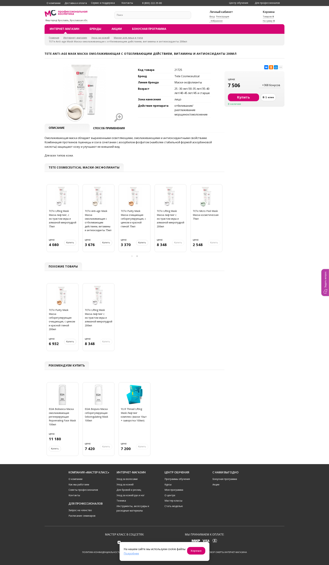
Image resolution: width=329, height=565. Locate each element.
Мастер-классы (173, 500)
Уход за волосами (127, 479)
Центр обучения (238, 2)
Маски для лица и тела (128, 37)
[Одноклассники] (271, 67)
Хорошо (196, 550)
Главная (54, 37)
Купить (70, 242)
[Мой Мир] (276, 67)
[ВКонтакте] (266, 67)
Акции (117, 29)
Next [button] (220, 220)
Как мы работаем (79, 484)
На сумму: (269, 21)
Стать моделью (173, 506)
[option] (63, 220)
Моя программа (173, 489)
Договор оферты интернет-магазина (226, 552)
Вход (212, 16)
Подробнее (131, 553)
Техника (121, 500)
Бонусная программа (149, 29)
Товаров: (268, 16)
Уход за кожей (100, 37)
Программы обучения (177, 479)
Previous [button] (48, 220)
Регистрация (222, 16)
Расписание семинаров (82, 515)
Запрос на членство (80, 510)
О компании (53, 3)
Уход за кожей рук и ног (131, 495)
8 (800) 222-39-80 (152, 3)
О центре (169, 495)
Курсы (168, 484)
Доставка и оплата (76, 3)
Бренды (95, 29)
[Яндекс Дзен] (119, 542)
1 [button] (132, 256)
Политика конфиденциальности (101, 552)
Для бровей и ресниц (129, 489)
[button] (325, 282)
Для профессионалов (267, 2)
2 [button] (137, 256)
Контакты (127, 2)
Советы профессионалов (83, 489)
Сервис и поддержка (103, 2)
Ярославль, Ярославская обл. (73, 20)
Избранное (216, 21)
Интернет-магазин (64, 29)
